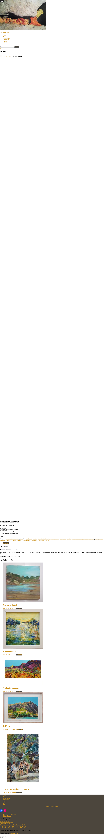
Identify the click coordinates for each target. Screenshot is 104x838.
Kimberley (91, 539)
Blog (4, 44)
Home (4, 35)
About (4, 37)
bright (50, 539)
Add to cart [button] (19, 608)
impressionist (85, 539)
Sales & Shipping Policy (9, 814)
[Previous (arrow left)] (0, 837)
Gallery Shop (6, 38)
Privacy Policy (7, 816)
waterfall (47, 540)
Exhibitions (6, 39)
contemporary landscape (66, 539)
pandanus (8, 540)
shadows (41, 540)
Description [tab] (6, 543)
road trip (14, 540)
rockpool (19, 540)
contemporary (55, 539)
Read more (19, 654)
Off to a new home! (5, 823)
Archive (5, 41)
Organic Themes (14, 833)
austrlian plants (37, 539)
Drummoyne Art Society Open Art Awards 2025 (12, 825)
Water (9, 56)
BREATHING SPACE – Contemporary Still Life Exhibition (15, 828)
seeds (37, 540)
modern (101, 539)
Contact (5, 42)
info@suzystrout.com (52, 806)
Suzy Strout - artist (4, 32)
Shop (5, 56)
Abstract (8, 539)
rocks (23, 540)
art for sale (29, 539)
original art (3, 540)
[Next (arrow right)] (2, 837)
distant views (77, 539)
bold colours (44, 539)
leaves (97, 539)
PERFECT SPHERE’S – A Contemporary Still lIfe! (13, 826)
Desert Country (15, 539)
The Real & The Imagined (6, 822)
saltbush (27, 540)
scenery (32, 540)
